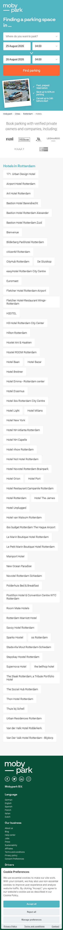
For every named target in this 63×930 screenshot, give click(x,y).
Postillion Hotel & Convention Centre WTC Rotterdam (31, 597)
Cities (17, 114)
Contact (55, 926)
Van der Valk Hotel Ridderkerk (24, 728)
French (8, 810)
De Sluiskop (44, 261)
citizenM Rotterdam (18, 251)
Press (7, 842)
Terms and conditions (15, 852)
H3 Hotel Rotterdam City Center (25, 323)
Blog (7, 831)
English (8, 803)
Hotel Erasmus (15, 391)
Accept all (32, 904)
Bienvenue (12, 232)
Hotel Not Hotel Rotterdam (22, 459)
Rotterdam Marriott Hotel (21, 618)
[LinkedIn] (21, 779)
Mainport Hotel (15, 556)
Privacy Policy (10, 926)
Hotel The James (44, 498)
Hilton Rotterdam (16, 332)
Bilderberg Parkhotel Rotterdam (25, 242)
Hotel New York (15, 420)
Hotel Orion (13, 478)
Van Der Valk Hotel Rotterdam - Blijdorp (29, 737)
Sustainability (11, 845)
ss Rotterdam (39, 637)
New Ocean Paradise (19, 566)
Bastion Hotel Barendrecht (22, 203)
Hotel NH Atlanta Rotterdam (23, 430)
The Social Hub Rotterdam (22, 689)
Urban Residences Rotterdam (24, 718)
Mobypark (7, 114)
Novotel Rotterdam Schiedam (24, 575)
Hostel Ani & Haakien (19, 342)
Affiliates (9, 848)
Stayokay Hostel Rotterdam (22, 656)
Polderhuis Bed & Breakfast (22, 585)
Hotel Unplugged (16, 507)
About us (9, 828)
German (8, 800)
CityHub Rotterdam (17, 261)
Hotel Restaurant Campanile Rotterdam (29, 488)
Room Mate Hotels (17, 608)
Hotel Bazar (35, 362)
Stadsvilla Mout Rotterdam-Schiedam (28, 647)
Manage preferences (31, 919)
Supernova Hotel (16, 666)
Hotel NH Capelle (16, 439)
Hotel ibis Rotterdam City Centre (25, 400)
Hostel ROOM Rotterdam (21, 352)
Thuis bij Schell (15, 708)
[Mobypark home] (13, 8)
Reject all (31, 912)
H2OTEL (11, 313)
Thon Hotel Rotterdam (19, 699)
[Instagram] (28, 779)
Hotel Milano (35, 410)
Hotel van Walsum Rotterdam (24, 517)
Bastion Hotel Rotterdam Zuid (24, 222)
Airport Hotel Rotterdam (20, 183)
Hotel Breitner (14, 371)
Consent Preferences (14, 859)
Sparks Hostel (14, 637)
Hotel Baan (13, 362)
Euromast (12, 281)
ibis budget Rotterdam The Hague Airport (30, 527)
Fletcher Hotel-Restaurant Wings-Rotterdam (26, 302)
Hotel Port (34, 478)
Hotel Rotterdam (16, 498)
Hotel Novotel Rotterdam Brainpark (27, 469)
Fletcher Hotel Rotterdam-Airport (26, 290)
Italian (7, 813)
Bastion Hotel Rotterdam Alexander (27, 213)
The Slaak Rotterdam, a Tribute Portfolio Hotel (30, 678)
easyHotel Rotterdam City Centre (26, 271)
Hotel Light (12, 410)
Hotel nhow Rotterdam (20, 449)
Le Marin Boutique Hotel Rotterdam (27, 537)
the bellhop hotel (44, 666)
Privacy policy (11, 855)
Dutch (7, 817)
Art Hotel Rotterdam (18, 193)
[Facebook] (7, 779)
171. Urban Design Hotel (20, 174)
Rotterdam (28, 114)
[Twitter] (14, 779)
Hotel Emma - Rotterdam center (25, 381)
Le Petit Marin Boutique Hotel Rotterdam (30, 546)
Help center (10, 835)
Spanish (8, 806)
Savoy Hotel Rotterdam (20, 627)
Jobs (7, 838)
